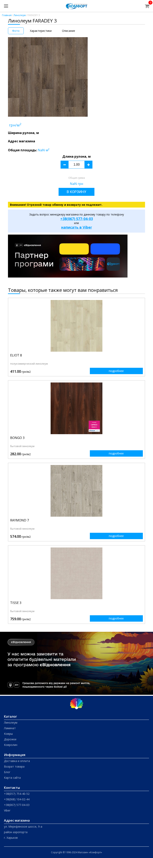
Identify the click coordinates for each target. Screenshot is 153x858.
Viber (7, 810)
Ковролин (10, 745)
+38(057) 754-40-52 (16, 794)
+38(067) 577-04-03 (76, 218)
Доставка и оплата (17, 761)
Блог (7, 772)
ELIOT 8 (16, 355)
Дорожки (10, 739)
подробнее (116, 371)
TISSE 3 (15, 603)
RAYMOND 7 (19, 520)
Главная (7, 15)
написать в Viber (76, 227)
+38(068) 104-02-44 (16, 799)
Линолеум (20, 15)
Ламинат (10, 728)
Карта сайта (12, 777)
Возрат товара (14, 766)
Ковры (8, 734)
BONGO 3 (17, 438)
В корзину (76, 192)
